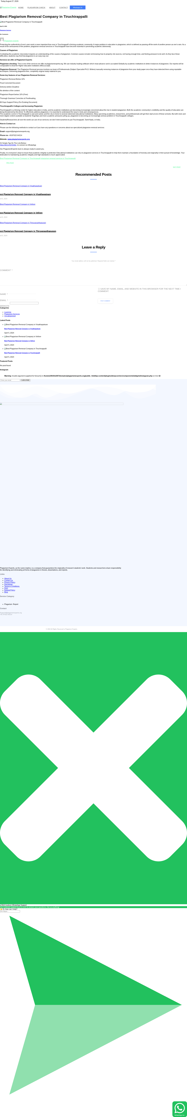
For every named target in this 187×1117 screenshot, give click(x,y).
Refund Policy (9, 590)
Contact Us (8, 580)
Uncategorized (10, 316)
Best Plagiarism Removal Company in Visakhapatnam (22, 329)
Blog (6, 592)
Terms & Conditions (12, 586)
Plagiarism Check (36, 7)
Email (4, 300)
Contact (63, 7)
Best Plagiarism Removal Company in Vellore (19, 341)
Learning (7, 312)
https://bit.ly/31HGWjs (8, 145)
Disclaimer (8, 584)
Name (4, 294)
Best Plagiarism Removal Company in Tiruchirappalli (20, 158)
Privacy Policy (9, 582)
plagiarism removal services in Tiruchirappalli (58, 158)
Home (21, 7)
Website (4, 306)
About (52, 7)
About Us (7, 578)
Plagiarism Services (5, 30)
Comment (6, 270)
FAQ (6, 588)
